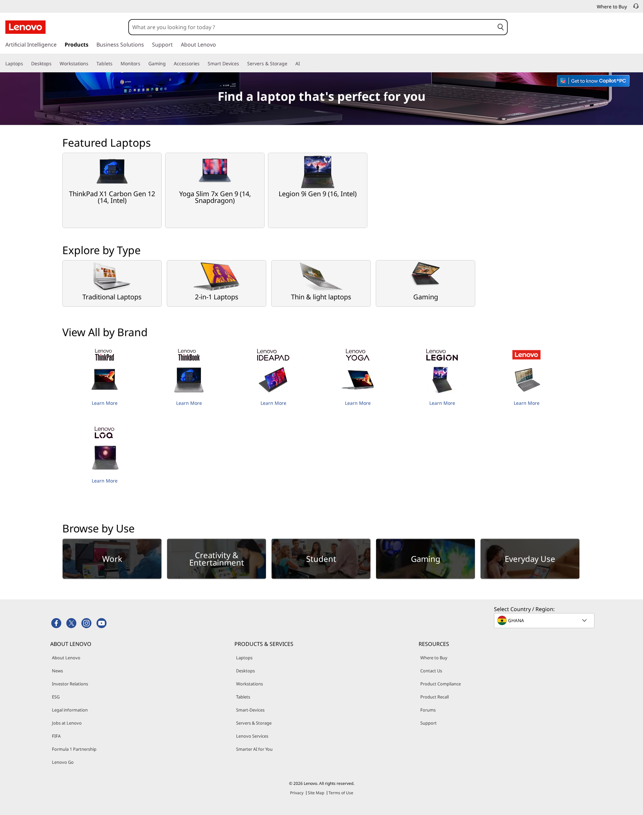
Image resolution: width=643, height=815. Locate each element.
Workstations (249, 684)
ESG (56, 697)
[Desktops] (54, 64)
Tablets (243, 697)
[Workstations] (91, 64)
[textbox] (545, 620)
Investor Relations (70, 684)
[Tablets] (115, 64)
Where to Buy (433, 658)
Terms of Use (341, 793)
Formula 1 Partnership (74, 749)
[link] (636, 8)
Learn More (105, 403)
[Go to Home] (25, 27)
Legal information (70, 710)
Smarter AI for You (254, 749)
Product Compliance (440, 684)
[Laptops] (26, 64)
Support (428, 723)
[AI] (303, 64)
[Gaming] (168, 64)
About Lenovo (66, 658)
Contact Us (431, 671)
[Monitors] (143, 64)
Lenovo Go (63, 762)
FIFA (56, 736)
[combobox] (311, 27)
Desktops (245, 671)
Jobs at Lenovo (67, 723)
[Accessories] (202, 64)
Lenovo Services (252, 736)
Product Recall (434, 697)
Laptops (244, 658)
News (57, 671)
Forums (428, 710)
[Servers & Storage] (290, 64)
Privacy (296, 793)
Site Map (316, 793)
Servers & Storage (254, 723)
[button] (500, 27)
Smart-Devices (250, 710)
